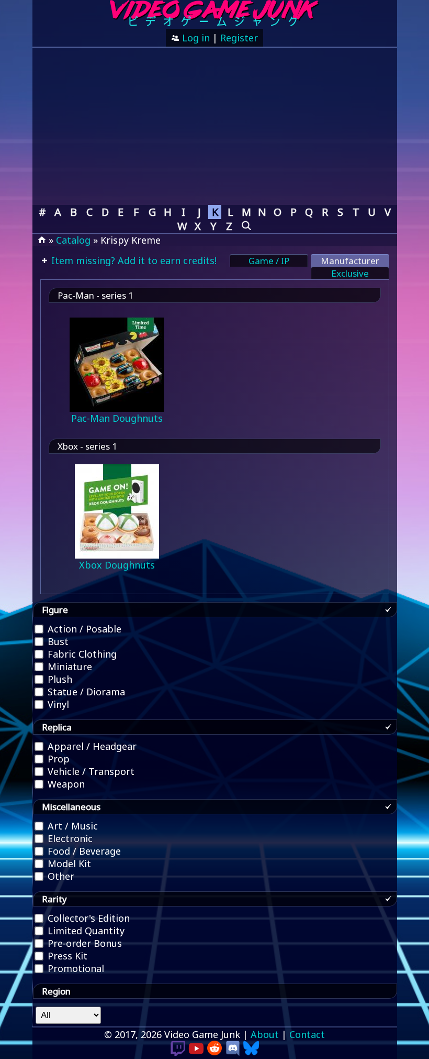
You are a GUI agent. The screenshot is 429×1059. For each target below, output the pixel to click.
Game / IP (269, 261)
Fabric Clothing (81, 654)
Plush (58, 679)
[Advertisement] (214, 126)
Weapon (65, 784)
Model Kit (68, 863)
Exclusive (350, 273)
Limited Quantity (85, 930)
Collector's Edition (87, 918)
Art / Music (71, 826)
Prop (57, 758)
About (265, 1034)
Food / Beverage (83, 851)
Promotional (74, 968)
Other (59, 876)
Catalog (73, 240)
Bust (57, 641)
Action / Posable (83, 629)
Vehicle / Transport (89, 771)
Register (239, 37)
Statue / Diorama (85, 691)
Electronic (69, 838)
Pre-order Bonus (83, 943)
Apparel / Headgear (91, 746)
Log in (194, 37)
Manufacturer (350, 261)
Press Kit (66, 955)
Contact (307, 1034)
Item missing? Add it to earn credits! (133, 260)
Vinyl (57, 704)
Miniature (68, 666)
